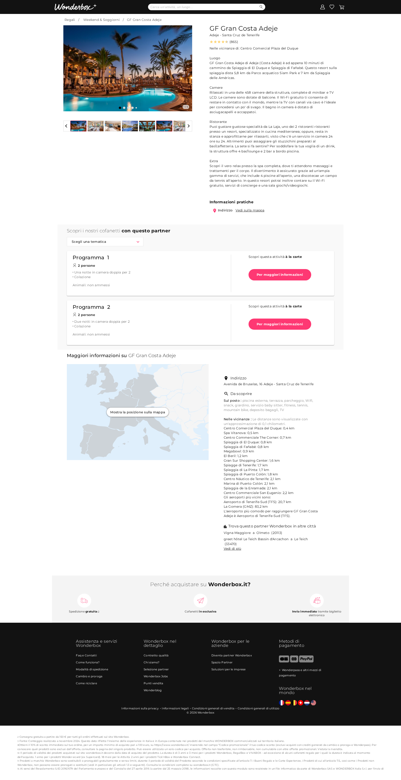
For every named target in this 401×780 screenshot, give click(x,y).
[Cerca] (261, 7)
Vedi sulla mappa (250, 210)
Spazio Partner (222, 662)
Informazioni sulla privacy (140, 708)
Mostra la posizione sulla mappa (137, 412)
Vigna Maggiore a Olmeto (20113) (253, 533)
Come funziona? (88, 662)
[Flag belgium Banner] (294, 703)
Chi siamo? (152, 662)
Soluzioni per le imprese (228, 669)
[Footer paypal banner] (306, 661)
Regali (70, 20)
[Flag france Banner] (281, 703)
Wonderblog (153, 690)
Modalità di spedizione (92, 669)
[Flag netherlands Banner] (307, 703)
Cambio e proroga (89, 676)
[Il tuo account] (322, 7)
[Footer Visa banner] (284, 661)
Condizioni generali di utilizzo (259, 708)
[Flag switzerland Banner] (300, 703)
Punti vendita (153, 683)
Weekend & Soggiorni (101, 20)
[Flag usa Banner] (313, 703)
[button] (69, 65)
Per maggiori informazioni (280, 275)
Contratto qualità (156, 655)
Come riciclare (86, 683)
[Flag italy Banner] (288, 703)
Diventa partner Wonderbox (231, 655)
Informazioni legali (175, 708)
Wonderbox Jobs (156, 676)
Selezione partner (156, 669)
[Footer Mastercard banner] (294, 661)
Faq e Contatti (86, 655)
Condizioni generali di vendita (213, 708)
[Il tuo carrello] (341, 7)
